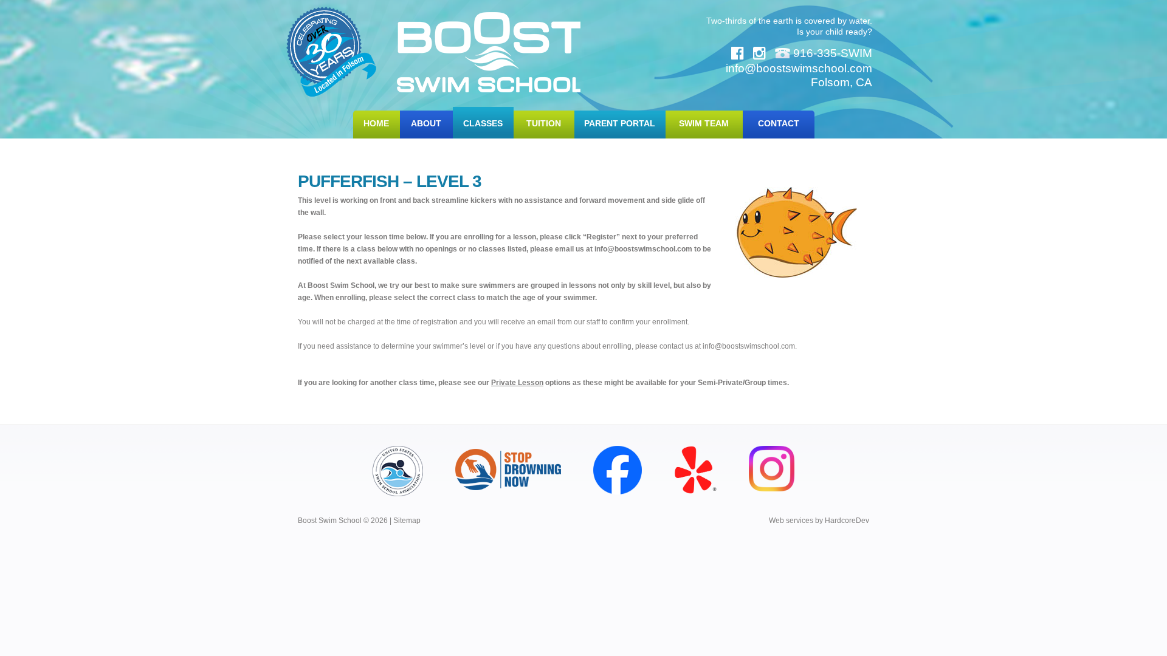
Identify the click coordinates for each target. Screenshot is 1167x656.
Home (376, 123)
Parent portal (619, 123)
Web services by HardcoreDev (819, 520)
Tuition (543, 123)
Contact (778, 123)
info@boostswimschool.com (643, 249)
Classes (483, 123)
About (426, 123)
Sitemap (407, 520)
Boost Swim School (488, 52)
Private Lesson (517, 382)
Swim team (704, 123)
